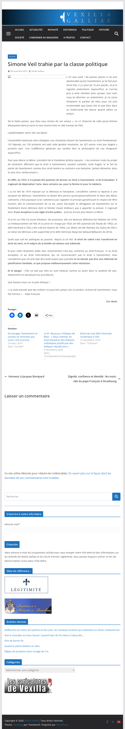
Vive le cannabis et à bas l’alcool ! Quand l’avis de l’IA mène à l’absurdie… (44, 635)
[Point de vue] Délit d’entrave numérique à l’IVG (96, 335)
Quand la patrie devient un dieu (22, 646)
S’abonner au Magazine (43, 37)
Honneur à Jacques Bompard (26, 376)
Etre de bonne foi (14, 640)
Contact (85, 37)
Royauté (53, 29)
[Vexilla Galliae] (62, 11)
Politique (88, 29)
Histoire (104, 29)
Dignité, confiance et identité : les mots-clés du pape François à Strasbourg (92, 379)
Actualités (36, 29)
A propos (69, 37)
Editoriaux (70, 29)
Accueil (19, 29)
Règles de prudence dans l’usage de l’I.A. (27, 651)
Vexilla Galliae (37, 71)
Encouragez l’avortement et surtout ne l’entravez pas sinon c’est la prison (22, 337)
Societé (19, 37)
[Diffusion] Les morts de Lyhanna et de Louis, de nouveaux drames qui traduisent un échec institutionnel (62, 629)
